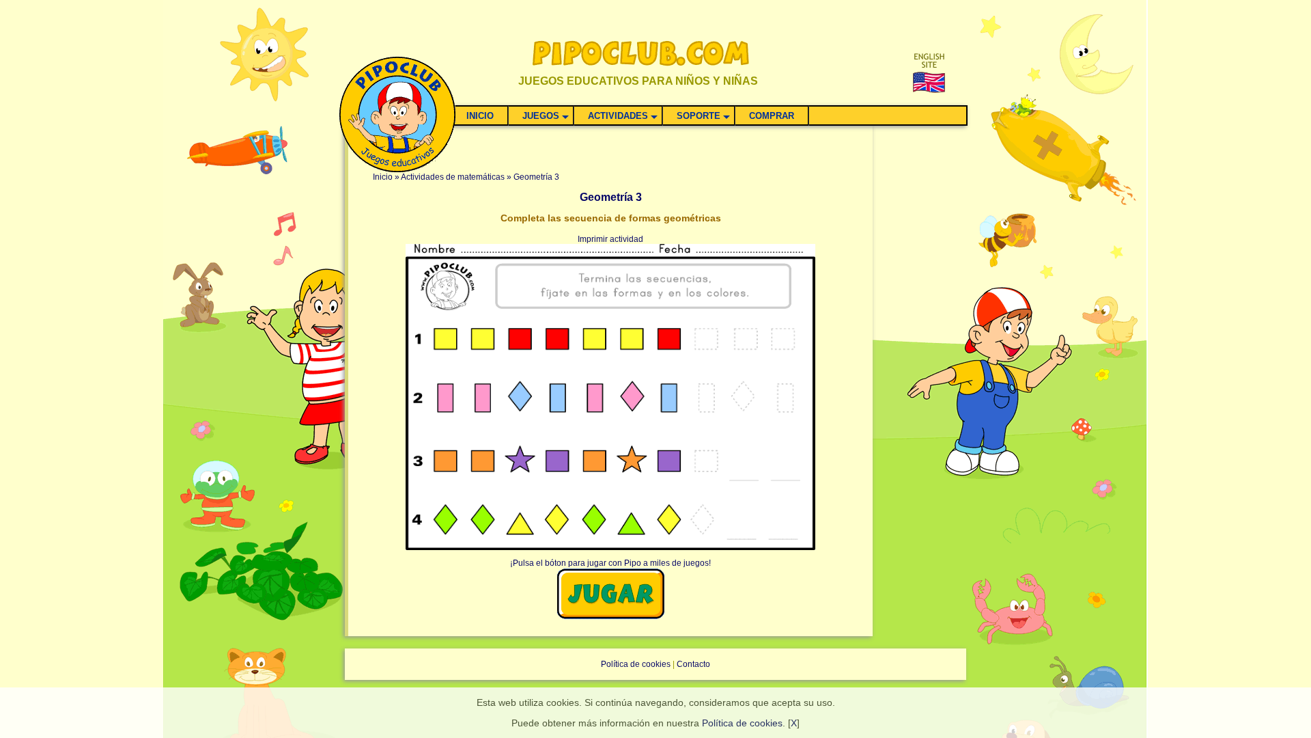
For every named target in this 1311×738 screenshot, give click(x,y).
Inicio (383, 177)
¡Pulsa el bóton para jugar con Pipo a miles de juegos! (610, 563)
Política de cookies (742, 723)
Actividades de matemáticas (453, 177)
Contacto (693, 664)
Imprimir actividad (610, 239)
